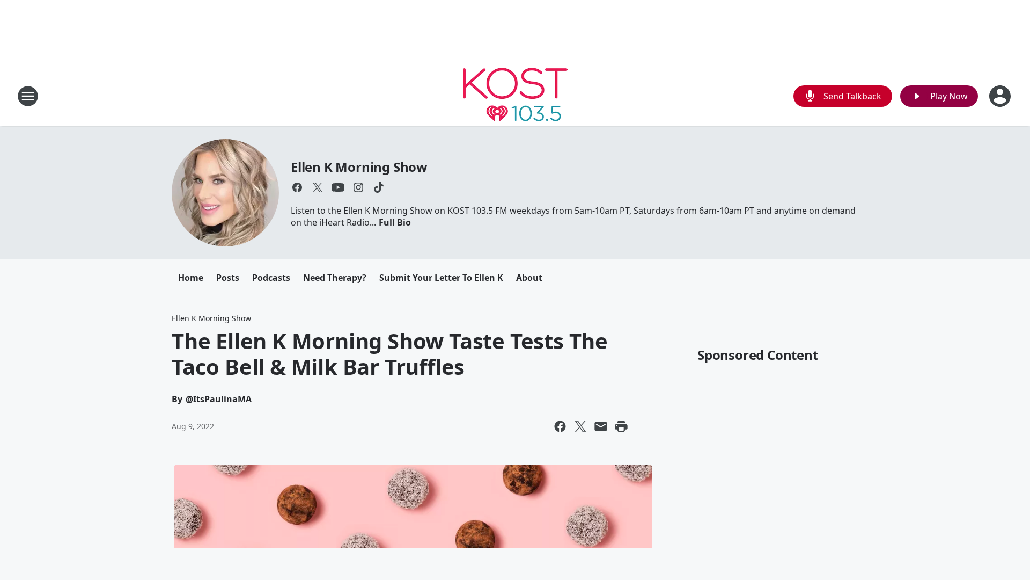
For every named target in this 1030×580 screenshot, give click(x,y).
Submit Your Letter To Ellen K (441, 278)
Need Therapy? (334, 278)
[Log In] (1001, 96)
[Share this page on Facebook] (560, 426)
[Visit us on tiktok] (378, 187)
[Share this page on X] (580, 426)
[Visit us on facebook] (297, 187)
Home (190, 278)
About (529, 278)
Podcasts (271, 278)
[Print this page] (621, 426)
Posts (227, 278)
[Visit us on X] (317, 187)
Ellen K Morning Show (359, 167)
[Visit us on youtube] (338, 187)
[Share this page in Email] (600, 426)
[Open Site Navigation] (28, 96)
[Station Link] (515, 96)
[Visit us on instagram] (358, 187)
